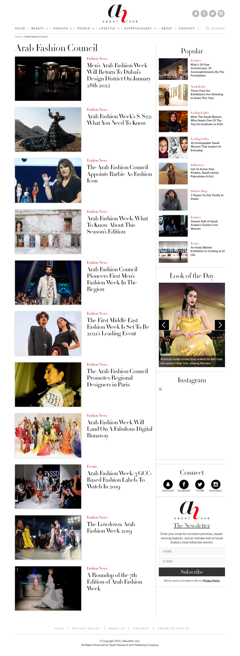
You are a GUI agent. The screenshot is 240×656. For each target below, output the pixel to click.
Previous (164, 325)
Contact (141, 628)
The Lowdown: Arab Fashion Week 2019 (111, 527)
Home (20, 28)
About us (117, 628)
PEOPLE (83, 28)
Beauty (38, 28)
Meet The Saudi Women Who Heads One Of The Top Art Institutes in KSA (207, 120)
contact (187, 28)
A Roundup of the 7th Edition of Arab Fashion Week (114, 582)
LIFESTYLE (107, 28)
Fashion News (97, 59)
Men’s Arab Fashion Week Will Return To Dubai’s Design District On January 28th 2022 (119, 75)
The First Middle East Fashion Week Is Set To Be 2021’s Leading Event (118, 327)
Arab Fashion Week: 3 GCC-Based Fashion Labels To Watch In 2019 (119, 480)
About (166, 28)
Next (220, 325)
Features (196, 60)
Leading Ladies (200, 113)
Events (92, 466)
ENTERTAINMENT (138, 28)
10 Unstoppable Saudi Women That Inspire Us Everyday (206, 146)
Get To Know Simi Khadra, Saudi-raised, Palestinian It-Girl (205, 172)
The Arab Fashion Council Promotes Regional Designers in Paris (117, 378)
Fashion (60, 28)
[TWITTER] (200, 484)
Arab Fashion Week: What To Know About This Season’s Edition (117, 225)
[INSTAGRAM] (215, 484)
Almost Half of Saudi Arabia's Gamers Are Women (204, 225)
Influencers (197, 165)
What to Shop (199, 191)
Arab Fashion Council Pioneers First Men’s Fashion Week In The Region (112, 279)
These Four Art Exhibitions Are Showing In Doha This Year (207, 94)
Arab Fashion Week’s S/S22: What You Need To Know (119, 119)
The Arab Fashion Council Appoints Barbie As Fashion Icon (119, 174)
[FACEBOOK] (184, 484)
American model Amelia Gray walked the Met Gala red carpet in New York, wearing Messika (191, 361)
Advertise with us (173, 628)
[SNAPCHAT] (168, 484)
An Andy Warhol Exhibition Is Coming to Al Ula (208, 251)
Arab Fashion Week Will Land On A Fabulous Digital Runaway (119, 429)
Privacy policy (86, 628)
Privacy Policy (211, 580)
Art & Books (198, 87)
